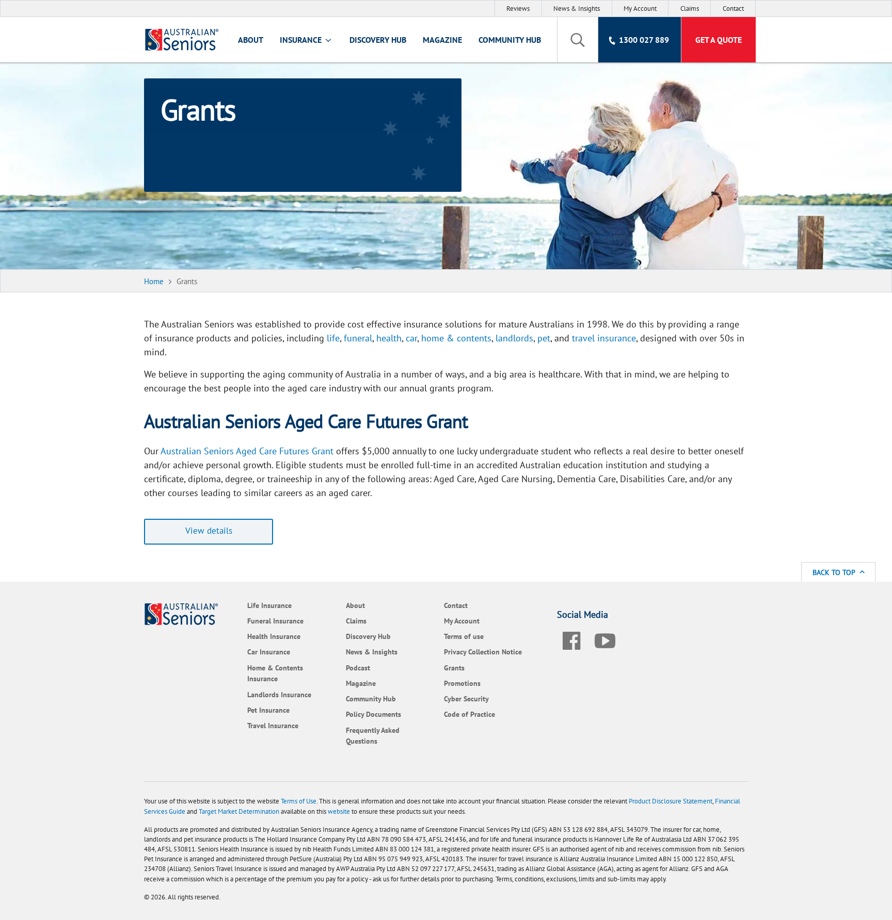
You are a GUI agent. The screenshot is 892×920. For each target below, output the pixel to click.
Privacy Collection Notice (483, 651)
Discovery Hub (377, 40)
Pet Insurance (268, 710)
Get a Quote (718, 40)
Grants (454, 667)
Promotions (462, 683)
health (389, 338)
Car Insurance (268, 651)
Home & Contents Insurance (275, 673)
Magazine (442, 40)
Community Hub (510, 40)
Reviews (518, 8)
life (333, 338)
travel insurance (604, 338)
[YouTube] (605, 639)
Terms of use (464, 636)
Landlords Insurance (279, 694)
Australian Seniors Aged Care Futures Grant (247, 451)
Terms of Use (298, 801)
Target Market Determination (239, 811)
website (339, 811)
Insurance (302, 40)
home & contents (456, 338)
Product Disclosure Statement (670, 801)
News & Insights (576, 8)
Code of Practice (469, 714)
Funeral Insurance (275, 621)
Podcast (358, 667)
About (250, 40)
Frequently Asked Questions (373, 735)
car (411, 338)
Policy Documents (373, 714)
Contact (733, 8)
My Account (640, 8)
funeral (358, 338)
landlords (514, 338)
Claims (689, 8)
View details (208, 530)
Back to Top (835, 572)
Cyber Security (466, 698)
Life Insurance (269, 605)
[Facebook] (571, 639)
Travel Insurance (272, 725)
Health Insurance (273, 636)
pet (543, 338)
